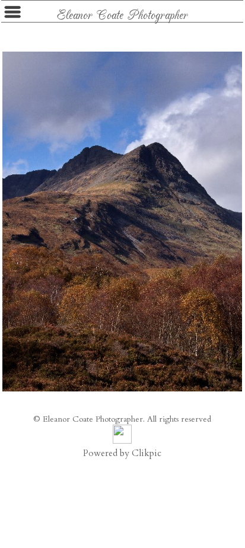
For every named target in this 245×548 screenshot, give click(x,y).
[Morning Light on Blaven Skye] (122, 221)
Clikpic (146, 453)
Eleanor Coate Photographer (122, 14)
